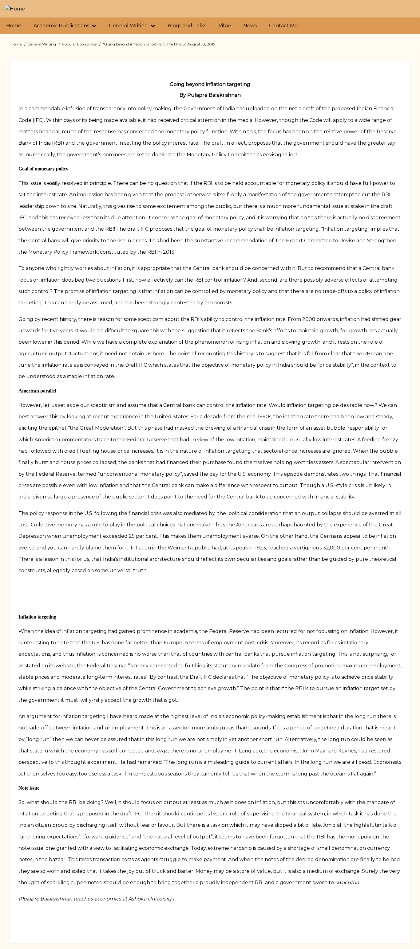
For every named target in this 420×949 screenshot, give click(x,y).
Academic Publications (62, 26)
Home (13, 26)
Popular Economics (79, 44)
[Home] (15, 9)
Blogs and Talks (187, 26)
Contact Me (283, 26)
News (250, 26)
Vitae (225, 26)
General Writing (129, 26)
